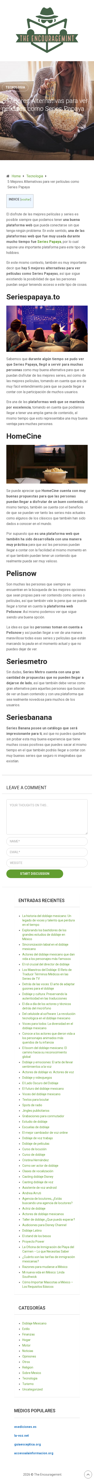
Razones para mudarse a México (45, 1267)
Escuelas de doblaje (35, 1127)
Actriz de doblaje (33, 1208)
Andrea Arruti (31, 1193)
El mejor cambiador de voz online (45, 1132)
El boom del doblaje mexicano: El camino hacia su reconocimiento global (44, 1052)
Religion (27, 1367)
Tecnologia (15, 87)
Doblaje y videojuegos (37, 1077)
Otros (26, 1362)
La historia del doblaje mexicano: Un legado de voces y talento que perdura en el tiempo (48, 920)
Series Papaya (49, 242)
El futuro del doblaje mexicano (43, 1088)
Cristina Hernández (35, 1160)
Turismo (28, 1384)
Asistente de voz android (39, 1187)
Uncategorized (32, 1389)
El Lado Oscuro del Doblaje (40, 1083)
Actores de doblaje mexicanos (43, 1214)
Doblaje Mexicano (34, 1323)
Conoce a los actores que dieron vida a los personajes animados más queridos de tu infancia (48, 1038)
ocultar (25, 199)
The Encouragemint (47, 1474)
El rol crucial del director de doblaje (46, 964)
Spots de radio (32, 1105)
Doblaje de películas (35, 1143)
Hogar (26, 1340)
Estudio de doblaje (34, 1121)
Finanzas (28, 1334)
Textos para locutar (35, 1099)
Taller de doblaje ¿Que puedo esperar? (48, 1219)
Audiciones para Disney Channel (44, 1225)
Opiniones (29, 1356)
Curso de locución (34, 1149)
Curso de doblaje (33, 1154)
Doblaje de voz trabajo (37, 1138)
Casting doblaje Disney (37, 1176)
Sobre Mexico (31, 1373)
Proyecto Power (33, 1241)
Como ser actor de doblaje (40, 1165)
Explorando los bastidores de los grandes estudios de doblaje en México (44, 934)
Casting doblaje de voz (37, 1182)
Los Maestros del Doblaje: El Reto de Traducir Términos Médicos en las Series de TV (47, 974)
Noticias (27, 1351)
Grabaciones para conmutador (43, 1116)
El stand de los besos (36, 1236)
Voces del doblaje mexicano (41, 1094)
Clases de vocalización (37, 1171)
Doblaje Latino (32, 1230)
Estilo (26, 1329)
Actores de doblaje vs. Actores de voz (48, 1072)
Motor (26, 1345)
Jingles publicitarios (35, 1110)
